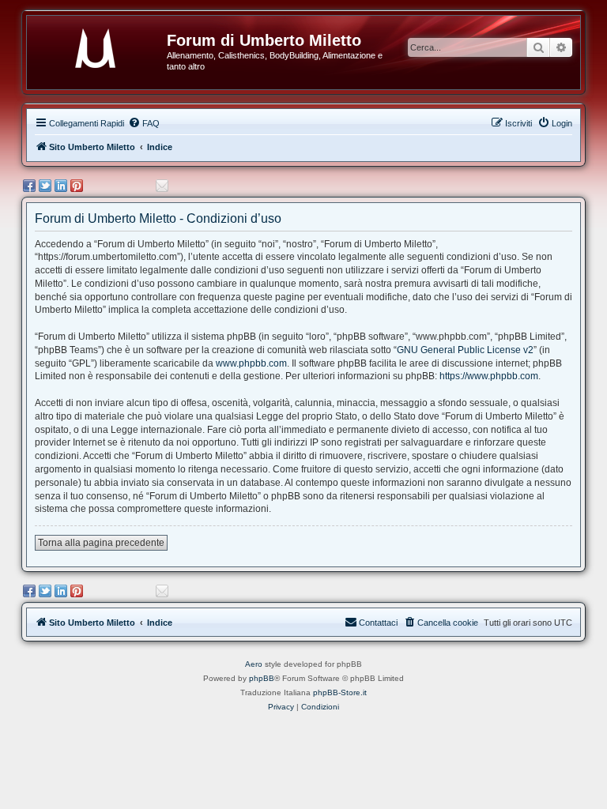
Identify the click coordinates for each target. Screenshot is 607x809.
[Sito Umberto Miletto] (103, 45)
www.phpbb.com (251, 363)
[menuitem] (144, 123)
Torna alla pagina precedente (101, 542)
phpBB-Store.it (340, 692)
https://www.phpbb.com (488, 376)
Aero (253, 664)
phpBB (261, 678)
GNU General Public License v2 (465, 350)
